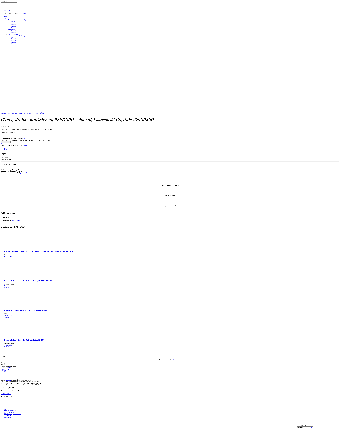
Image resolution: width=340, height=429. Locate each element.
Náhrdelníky (14, 23)
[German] (302, 424)
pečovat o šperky (25, 173)
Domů (6, 16)
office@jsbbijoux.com (7, 371)
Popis (5, 148)
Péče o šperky (8, 417)
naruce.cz (8, 357)
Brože (13, 21)
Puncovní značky (9, 412)
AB (13, 220)
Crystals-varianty (6, 138)
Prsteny (13, 43)
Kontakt (6, 409)
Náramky (14, 24)
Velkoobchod (8, 415)
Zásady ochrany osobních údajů (13, 414)
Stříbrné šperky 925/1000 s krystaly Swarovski (21, 36)
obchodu (23, 13)
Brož (12, 37)
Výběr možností (8, 286)
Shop (5, 18)
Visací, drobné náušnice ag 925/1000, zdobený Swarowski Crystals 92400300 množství (25, 140)
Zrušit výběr (25, 138)
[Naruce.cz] (5, 7)
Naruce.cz (3, 113)
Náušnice (14, 26)
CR (15, 220)
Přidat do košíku (5, 142)
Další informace (8, 150)
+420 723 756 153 (6, 369)
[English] (300, 424)
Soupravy (14, 28)
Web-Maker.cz (177, 360)
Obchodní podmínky (10, 410)
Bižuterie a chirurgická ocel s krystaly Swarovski (21, 20)
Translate (309, 427)
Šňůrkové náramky (13, 34)
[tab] (171, 148)
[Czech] (298, 424)
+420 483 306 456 (6, 367)
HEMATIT (20, 220)
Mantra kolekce (12, 29)
